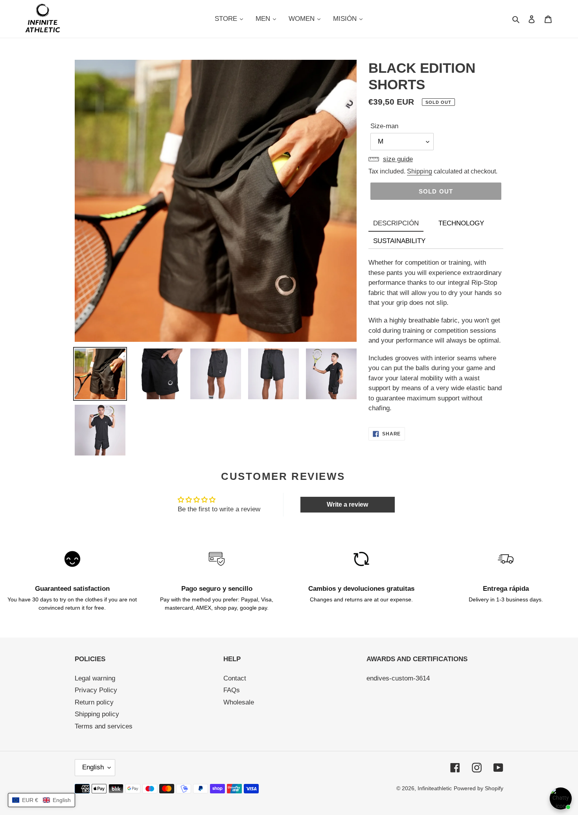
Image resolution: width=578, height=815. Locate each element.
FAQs (231, 690)
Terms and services (104, 726)
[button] (41, 800)
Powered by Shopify (478, 788)
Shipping (419, 171)
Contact (234, 678)
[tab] (395, 223)
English (93, 767)
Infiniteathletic (435, 788)
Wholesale (238, 702)
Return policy (94, 702)
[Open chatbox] (561, 798)
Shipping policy (97, 714)
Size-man (384, 126)
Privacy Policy (96, 690)
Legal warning (95, 678)
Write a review (347, 504)
